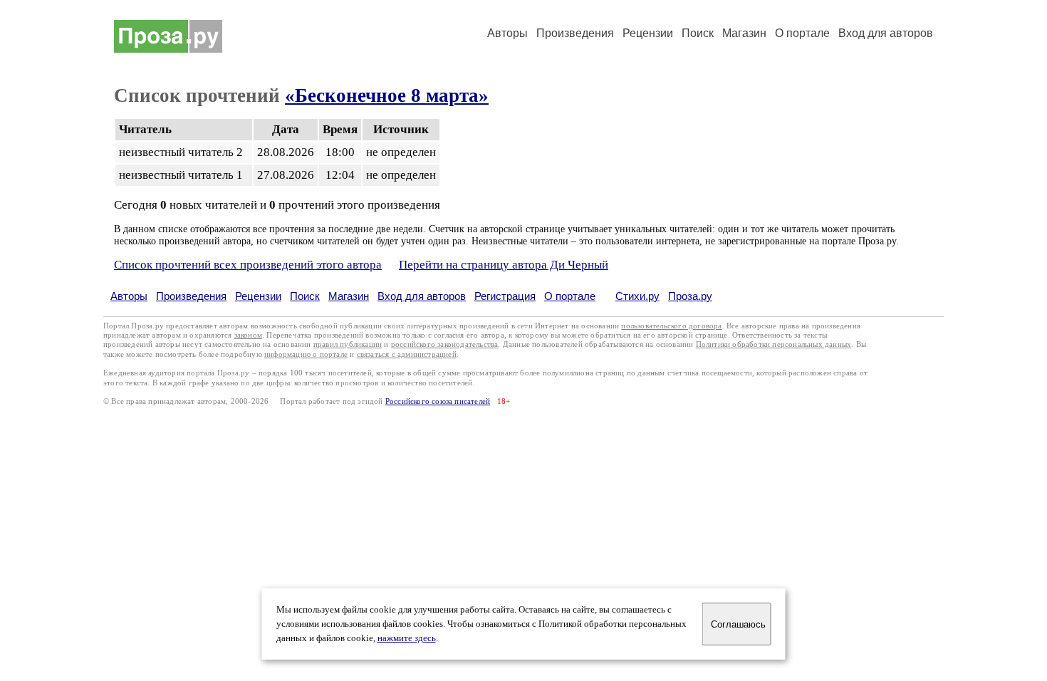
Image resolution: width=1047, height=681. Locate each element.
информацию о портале (306, 354)
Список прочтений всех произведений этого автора (248, 264)
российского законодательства (445, 344)
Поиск (698, 33)
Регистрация (505, 296)
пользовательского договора (671, 326)
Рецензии (648, 33)
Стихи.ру (637, 296)
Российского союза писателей (437, 401)
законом (248, 335)
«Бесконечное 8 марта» (387, 95)
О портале (569, 296)
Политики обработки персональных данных (774, 344)
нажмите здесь (406, 638)
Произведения (575, 33)
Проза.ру (690, 296)
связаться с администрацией (407, 354)
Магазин (744, 33)
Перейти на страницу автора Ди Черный (503, 264)
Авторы (507, 33)
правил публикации (347, 344)
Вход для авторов (885, 33)
